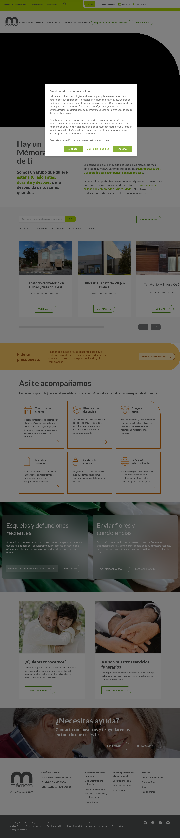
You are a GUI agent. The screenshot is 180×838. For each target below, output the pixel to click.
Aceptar (123, 149)
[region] (91, 120)
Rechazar (73, 149)
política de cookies (99, 140)
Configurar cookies (98, 149)
